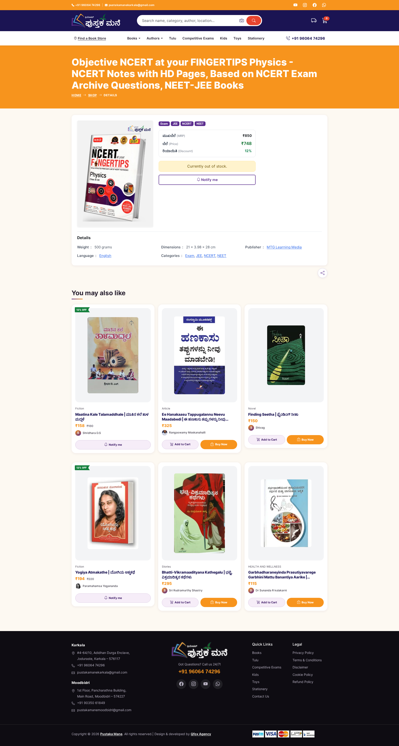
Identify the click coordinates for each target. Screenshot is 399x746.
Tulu (172, 38)
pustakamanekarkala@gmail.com (131, 5)
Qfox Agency (201, 734)
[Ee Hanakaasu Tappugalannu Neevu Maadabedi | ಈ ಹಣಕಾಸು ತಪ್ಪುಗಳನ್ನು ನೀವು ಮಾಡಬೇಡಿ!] (199, 378)
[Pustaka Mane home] (96, 20)
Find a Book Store (92, 38)
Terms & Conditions (307, 660)
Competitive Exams (198, 38)
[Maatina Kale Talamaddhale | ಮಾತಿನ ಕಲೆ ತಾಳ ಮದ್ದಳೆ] (113, 378)
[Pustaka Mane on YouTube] (205, 684)
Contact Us (260, 696)
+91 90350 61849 (91, 703)
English (105, 255)
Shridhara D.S (92, 433)
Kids (223, 38)
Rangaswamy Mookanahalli (187, 432)
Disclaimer (300, 667)
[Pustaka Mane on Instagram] (193, 684)
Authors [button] (153, 38)
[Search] (253, 20)
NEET (200, 123)
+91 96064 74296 (87, 5)
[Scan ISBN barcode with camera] (241, 20)
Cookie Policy (303, 675)
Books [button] (132, 38)
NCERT (187, 123)
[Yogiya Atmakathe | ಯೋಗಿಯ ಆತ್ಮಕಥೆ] (113, 534)
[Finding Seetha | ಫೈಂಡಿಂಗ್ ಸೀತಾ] (286, 376)
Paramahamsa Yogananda (100, 586)
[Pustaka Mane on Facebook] (181, 684)
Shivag (260, 427)
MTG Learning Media (284, 247)
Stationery (256, 38)
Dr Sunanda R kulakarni (271, 590)
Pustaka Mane (111, 734)
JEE (175, 123)
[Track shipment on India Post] (314, 20)
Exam (164, 123)
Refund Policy (303, 682)
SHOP (92, 95)
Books (256, 653)
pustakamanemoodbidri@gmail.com (104, 710)
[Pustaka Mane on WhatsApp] (218, 684)
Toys (237, 38)
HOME (76, 95)
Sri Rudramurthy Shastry (186, 590)
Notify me (209, 179)
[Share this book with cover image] (322, 273)
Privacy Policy (303, 653)
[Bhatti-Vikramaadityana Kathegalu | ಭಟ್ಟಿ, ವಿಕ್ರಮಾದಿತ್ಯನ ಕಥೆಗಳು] (199, 536)
